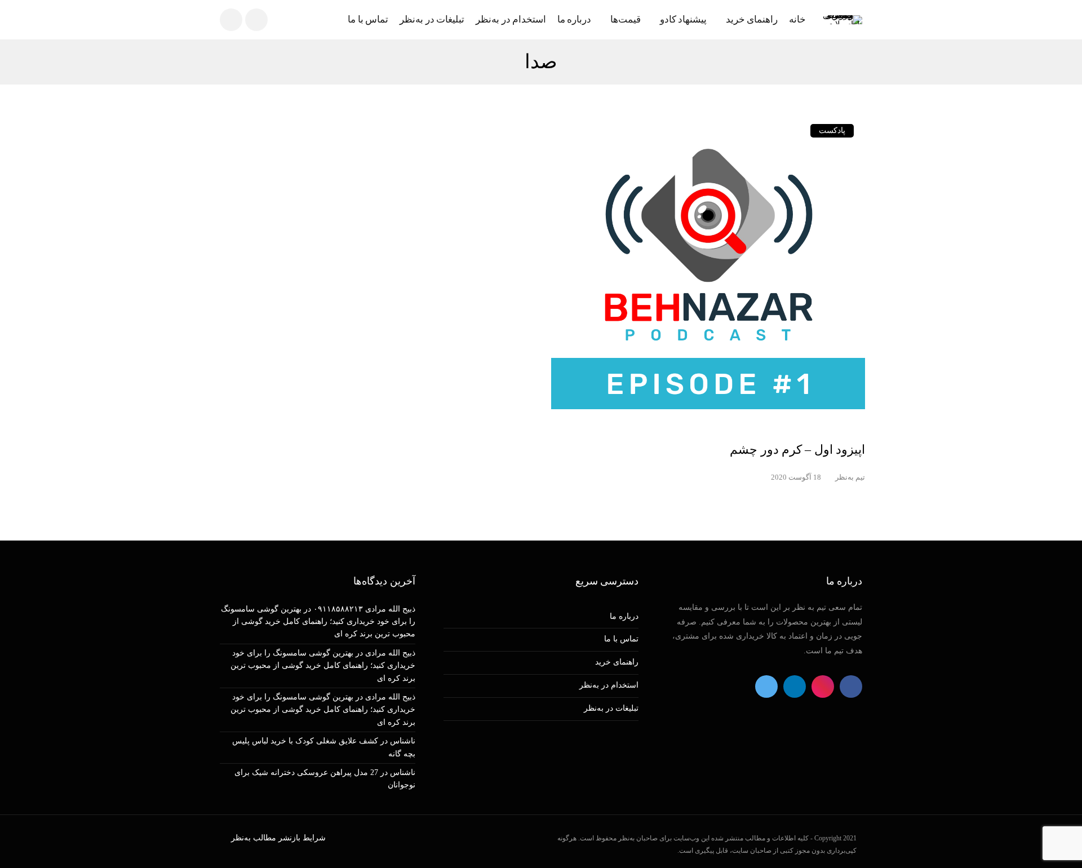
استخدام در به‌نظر (511, 19)
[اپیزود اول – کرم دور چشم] (708, 270)
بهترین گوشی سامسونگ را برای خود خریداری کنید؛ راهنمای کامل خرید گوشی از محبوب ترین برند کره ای (318, 622)
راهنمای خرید (752, 19)
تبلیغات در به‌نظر (432, 19)
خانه (797, 19)
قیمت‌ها (625, 19)
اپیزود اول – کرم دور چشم (797, 449)
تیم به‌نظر (850, 477)
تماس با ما (368, 19)
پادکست (832, 130)
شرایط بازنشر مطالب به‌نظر (278, 838)
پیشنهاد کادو (683, 19)
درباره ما (574, 19)
